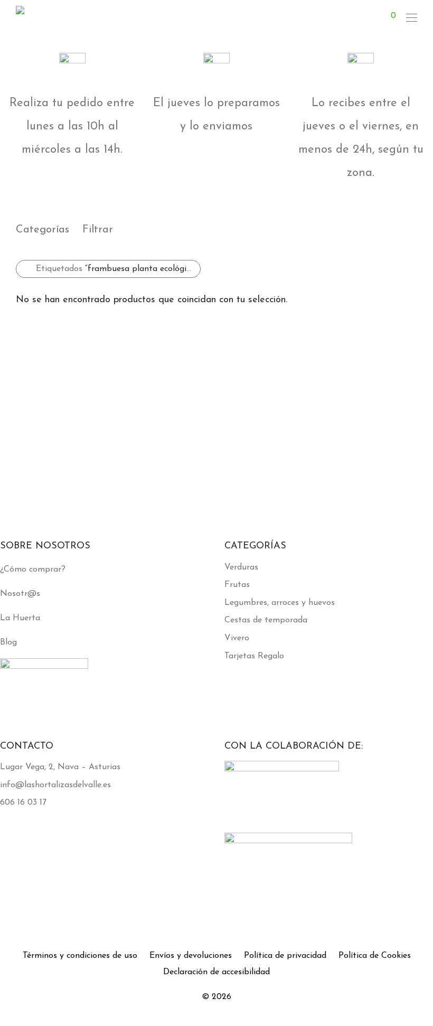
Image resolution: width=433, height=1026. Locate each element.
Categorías (42, 230)
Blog (8, 642)
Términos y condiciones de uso (80, 956)
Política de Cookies (374, 956)
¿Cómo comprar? (32, 569)
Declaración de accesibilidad (216, 972)
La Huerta (20, 618)
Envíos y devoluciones (190, 956)
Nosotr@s (20, 594)
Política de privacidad (285, 956)
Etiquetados (116, 269)
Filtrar (97, 230)
